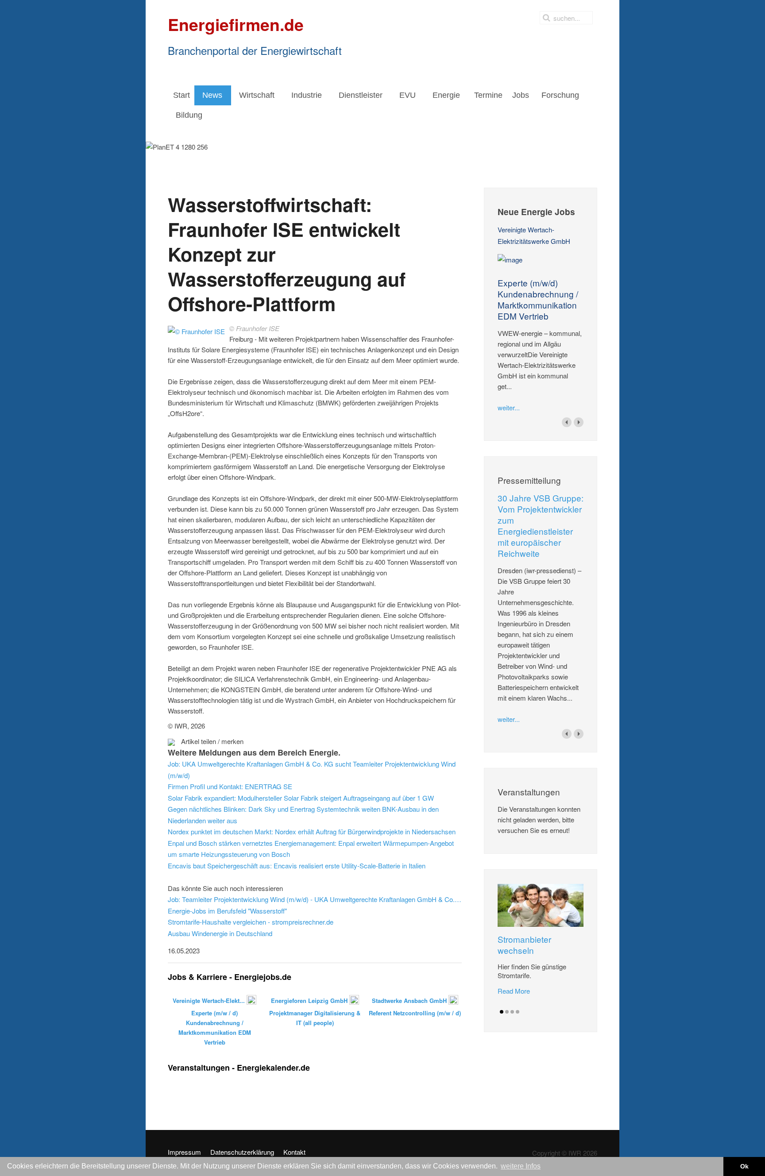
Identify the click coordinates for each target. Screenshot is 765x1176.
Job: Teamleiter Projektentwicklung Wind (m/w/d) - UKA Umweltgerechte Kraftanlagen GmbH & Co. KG (315, 899)
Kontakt (294, 1152)
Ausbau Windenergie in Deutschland (220, 933)
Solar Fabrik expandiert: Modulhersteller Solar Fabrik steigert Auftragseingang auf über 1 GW (301, 797)
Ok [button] (744, 1166)
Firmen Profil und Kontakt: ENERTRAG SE (230, 786)
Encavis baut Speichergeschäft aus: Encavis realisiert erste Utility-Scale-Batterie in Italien (296, 865)
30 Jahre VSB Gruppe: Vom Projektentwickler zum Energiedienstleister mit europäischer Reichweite (540, 525)
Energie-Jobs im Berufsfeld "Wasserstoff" (227, 910)
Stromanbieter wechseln (524, 944)
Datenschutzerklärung (242, 1152)
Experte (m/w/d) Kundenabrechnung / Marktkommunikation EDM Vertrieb (538, 299)
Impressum (184, 1152)
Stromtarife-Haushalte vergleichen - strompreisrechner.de (250, 921)
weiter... (509, 407)
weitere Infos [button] (521, 1166)
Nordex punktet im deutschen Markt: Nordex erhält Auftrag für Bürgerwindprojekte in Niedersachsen (312, 831)
